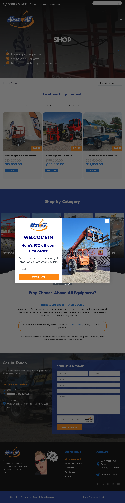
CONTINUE (39, 276)
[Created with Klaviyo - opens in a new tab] (62, 284)
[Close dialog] (107, 220)
